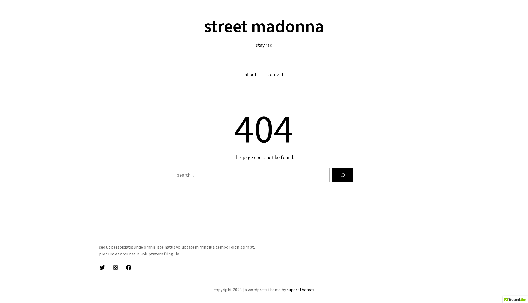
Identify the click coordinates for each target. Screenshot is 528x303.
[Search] (342, 175)
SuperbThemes (300, 289)
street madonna (264, 26)
